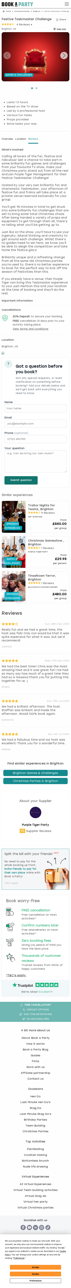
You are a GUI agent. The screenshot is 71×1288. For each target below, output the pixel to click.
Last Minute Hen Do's (35, 1102)
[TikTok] (48, 1231)
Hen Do (35, 1096)
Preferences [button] (19, 1258)
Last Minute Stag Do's (35, 1114)
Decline (35, 1274)
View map (61, 29)
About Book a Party (35, 1037)
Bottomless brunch (35, 1160)
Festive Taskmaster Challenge (27, 19)
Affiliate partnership (35, 1073)
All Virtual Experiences (35, 1184)
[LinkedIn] (35, 1231)
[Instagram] (41, 1231)
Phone (16, 433)
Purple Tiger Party (35, 824)
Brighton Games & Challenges (35, 773)
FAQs (35, 1061)
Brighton (36, 11)
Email (8, 417)
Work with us (35, 1067)
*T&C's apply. (16, 975)
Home (8, 11)
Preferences (36, 1281)
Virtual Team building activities (35, 1190)
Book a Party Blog (35, 1049)
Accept (35, 1267)
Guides (35, 1055)
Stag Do (35, 1108)
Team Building (35, 1125)
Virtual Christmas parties (36, 1207)
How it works (35, 1043)
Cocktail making (35, 1154)
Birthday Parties (35, 1119)
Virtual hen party (35, 1201)
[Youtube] (29, 1231)
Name (8, 402)
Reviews (33, 139)
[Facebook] (23, 1231)
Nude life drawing (35, 1166)
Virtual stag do (35, 1195)
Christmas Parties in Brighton (35, 781)
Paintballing (35, 1149)
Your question (14, 448)
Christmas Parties (21, 11)
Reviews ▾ (24, 24)
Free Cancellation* (38, 1005)
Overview (7, 139)
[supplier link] (35, 821)
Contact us (35, 1078)
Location (20, 139)
